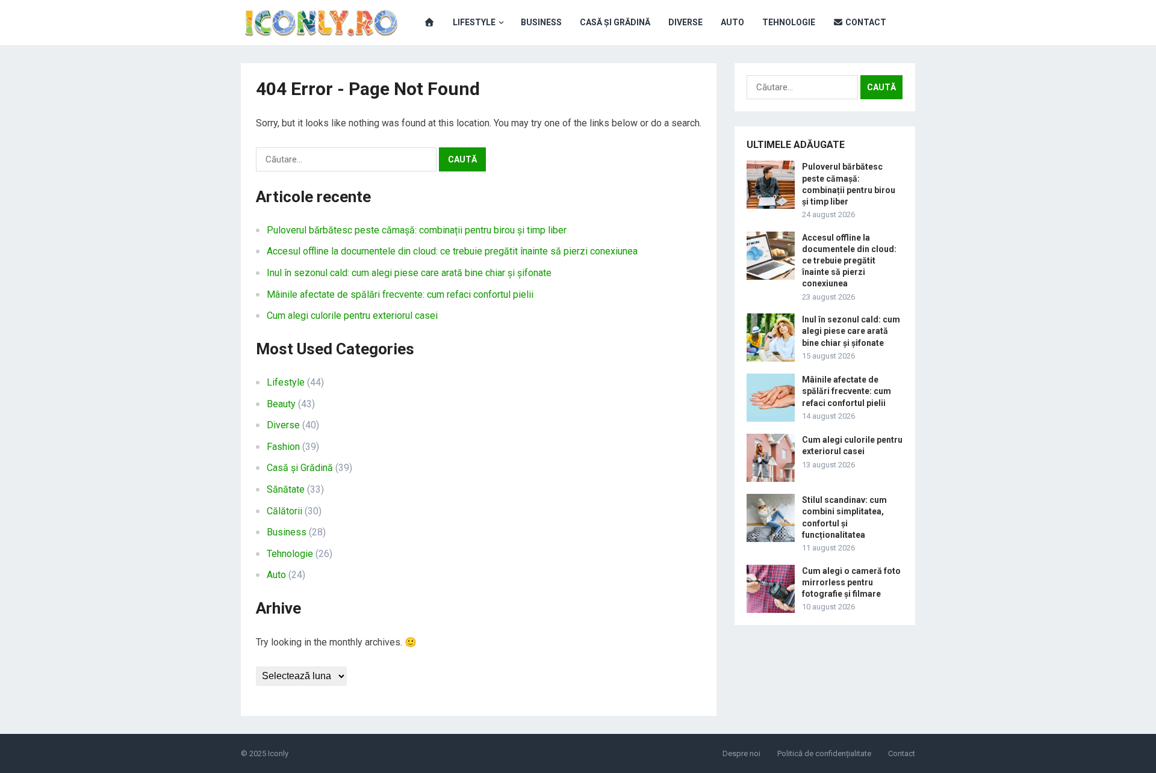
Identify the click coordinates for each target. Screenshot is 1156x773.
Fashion (283, 446)
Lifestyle (474, 22)
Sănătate (286, 489)
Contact (865, 22)
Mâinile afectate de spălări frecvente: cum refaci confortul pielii (400, 294)
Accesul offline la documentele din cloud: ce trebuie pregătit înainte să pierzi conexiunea (452, 251)
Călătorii (284, 511)
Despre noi (741, 753)
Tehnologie (788, 22)
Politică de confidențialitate (824, 753)
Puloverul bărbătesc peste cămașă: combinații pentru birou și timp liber (417, 230)
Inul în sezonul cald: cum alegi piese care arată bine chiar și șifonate (409, 273)
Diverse (685, 22)
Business (541, 22)
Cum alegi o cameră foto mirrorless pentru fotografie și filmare (851, 582)
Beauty (281, 404)
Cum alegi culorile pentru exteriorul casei (352, 315)
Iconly (278, 753)
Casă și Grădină (615, 22)
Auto (732, 22)
